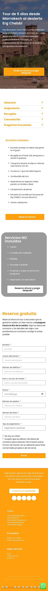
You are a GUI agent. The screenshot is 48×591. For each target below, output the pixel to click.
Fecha (5, 390)
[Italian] (32, 587)
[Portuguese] (36, 587)
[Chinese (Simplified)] (10, 587)
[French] (24, 587)
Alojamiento (12, 108)
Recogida (10, 114)
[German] (28, 587)
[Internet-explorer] (34, 498)
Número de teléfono (11, 367)
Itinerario (10, 102)
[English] (20, 587)
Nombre (6, 345)
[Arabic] (4, 587)
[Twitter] (29, 498)
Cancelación (12, 119)
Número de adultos (10, 401)
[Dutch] (16, 587)
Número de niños (10, 413)
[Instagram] (19, 498)
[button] (23, 102)
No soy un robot (12, 436)
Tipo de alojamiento (11, 424)
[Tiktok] (24, 498)
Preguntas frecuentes (17, 125)
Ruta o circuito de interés (13, 379)
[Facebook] (14, 498)
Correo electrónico (10, 356)
